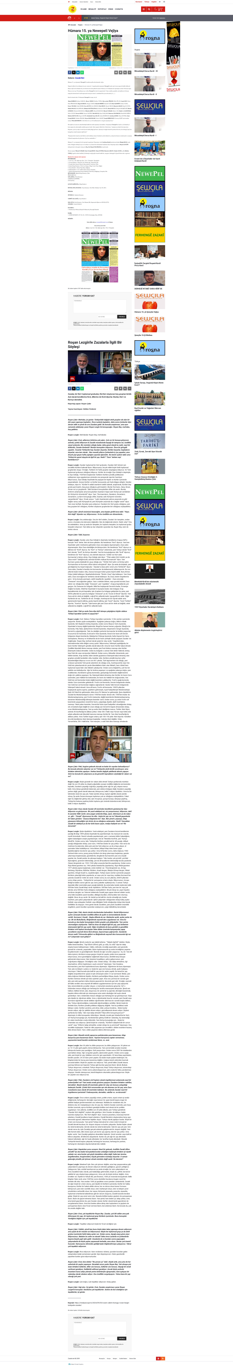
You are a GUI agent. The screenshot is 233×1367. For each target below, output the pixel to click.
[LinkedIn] (78, 72)
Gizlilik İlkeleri (123, 1358)
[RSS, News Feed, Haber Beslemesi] (163, 1358)
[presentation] (74, 18)
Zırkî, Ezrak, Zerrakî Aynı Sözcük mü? (102, 18)
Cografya (119, 9)
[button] (120, 72)
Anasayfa (73, 25)
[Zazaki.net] (72, 9)
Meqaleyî (92, 9)
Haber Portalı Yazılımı (77, 1364)
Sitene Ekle (98, 2)
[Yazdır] (116, 72)
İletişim (115, 1358)
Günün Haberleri (84, 2)
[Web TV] (160, 2)
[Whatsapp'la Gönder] (82, 72)
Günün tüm (159, 18)
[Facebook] (70, 72)
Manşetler (74, 2)
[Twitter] (74, 72)
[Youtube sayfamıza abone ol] (158, 1358)
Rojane (84, 9)
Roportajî (102, 9)
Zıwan (110, 9)
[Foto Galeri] (164, 2)
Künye (109, 1358)
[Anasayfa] (69, 2)
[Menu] (143, 9)
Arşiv (91, 2)
